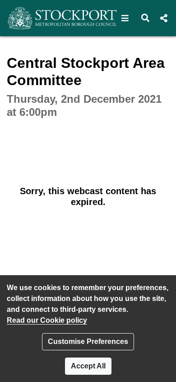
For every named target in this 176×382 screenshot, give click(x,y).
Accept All (88, 366)
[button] (125, 18)
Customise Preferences (88, 341)
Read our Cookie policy (47, 320)
